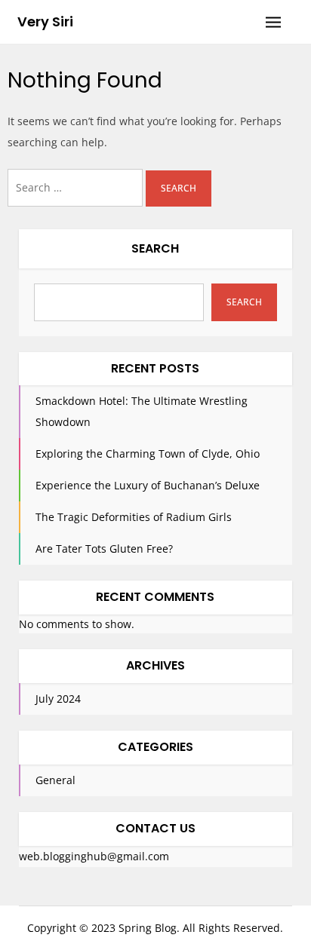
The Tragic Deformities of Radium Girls (133, 517)
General (55, 780)
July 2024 (58, 698)
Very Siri (45, 21)
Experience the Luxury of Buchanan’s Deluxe (147, 485)
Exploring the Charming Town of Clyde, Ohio (147, 453)
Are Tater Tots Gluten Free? (104, 548)
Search (155, 248)
